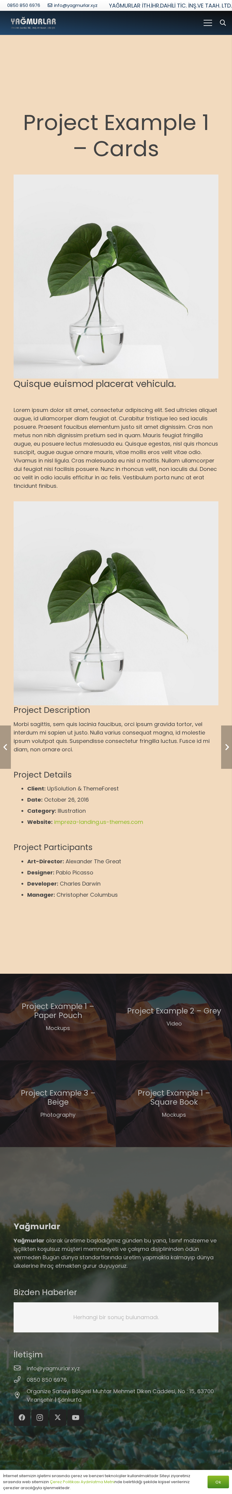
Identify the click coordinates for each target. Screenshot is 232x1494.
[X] (58, 1417)
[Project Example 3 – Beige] (58, 1103)
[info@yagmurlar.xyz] (20, 1368)
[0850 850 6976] (20, 1380)
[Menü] (207, 22)
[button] (223, 22)
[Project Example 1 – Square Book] (174, 1103)
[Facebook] (22, 1417)
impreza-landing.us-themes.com (98, 822)
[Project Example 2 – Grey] (174, 1017)
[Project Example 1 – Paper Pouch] (58, 1017)
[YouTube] (75, 1417)
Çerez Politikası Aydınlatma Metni (82, 1482)
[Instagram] (39, 1417)
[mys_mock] (33, 23)
